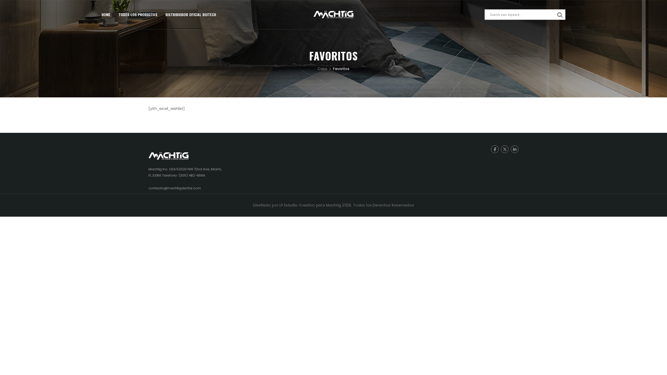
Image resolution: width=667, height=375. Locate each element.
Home (106, 14)
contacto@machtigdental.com (175, 188)
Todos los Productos (138, 14)
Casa (322, 68)
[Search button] (559, 14)
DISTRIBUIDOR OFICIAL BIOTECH (190, 14)
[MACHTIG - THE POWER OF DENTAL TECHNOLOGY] (333, 14)
